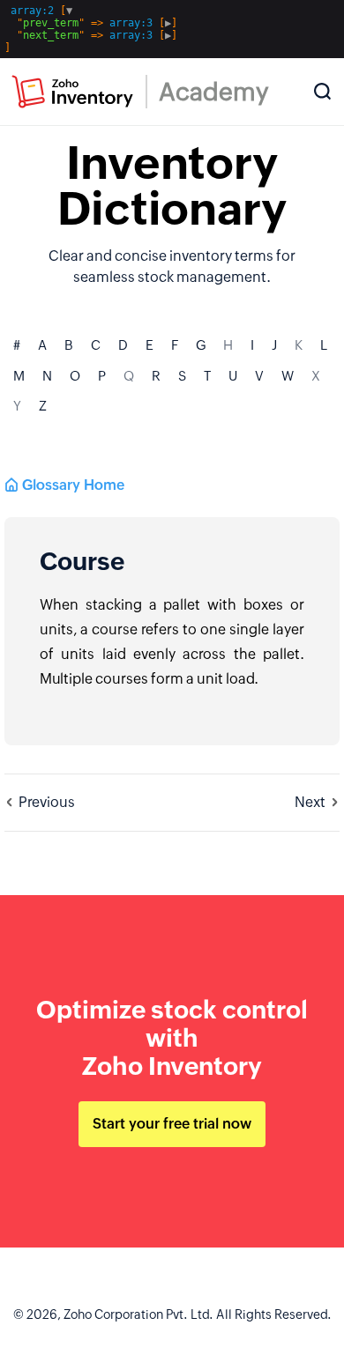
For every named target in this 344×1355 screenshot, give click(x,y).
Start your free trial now (172, 1123)
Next (310, 802)
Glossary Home (73, 485)
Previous (47, 802)
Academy (214, 92)
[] (90, 29)
